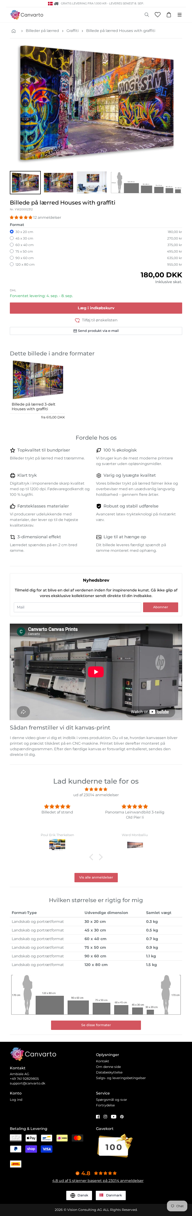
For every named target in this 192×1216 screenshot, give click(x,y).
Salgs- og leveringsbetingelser (121, 1078)
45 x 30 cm (24, 238)
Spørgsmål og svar (111, 1100)
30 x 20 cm (24, 232)
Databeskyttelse (109, 1072)
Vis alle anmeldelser (96, 877)
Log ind (16, 1100)
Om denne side (108, 1067)
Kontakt (102, 1061)
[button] (25, 182)
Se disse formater (96, 1025)
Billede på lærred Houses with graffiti (120, 30)
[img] (96, 789)
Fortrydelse (105, 1105)
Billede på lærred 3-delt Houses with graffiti (33, 406)
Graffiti (72, 30)
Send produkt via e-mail (98, 331)
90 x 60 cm (24, 258)
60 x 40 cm (24, 245)
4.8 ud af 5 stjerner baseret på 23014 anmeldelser (98, 1180)
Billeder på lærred (42, 30)
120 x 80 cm (25, 264)
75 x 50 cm (24, 251)
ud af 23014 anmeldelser (96, 795)
